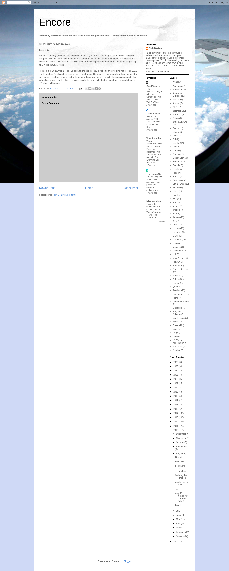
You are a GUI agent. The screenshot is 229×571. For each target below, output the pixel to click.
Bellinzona (178, 111)
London (176, 228)
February (180, 532)
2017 (176, 400)
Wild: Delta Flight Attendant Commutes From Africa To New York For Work (154, 96)
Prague (176, 283)
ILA (174, 202)
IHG (174, 198)
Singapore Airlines (177, 312)
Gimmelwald (178, 184)
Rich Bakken (155, 48)
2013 (176, 417)
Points (176, 279)
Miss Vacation (153, 201)
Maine (175, 236)
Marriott (176, 243)
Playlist (176, 275)
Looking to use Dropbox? (181, 468)
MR (174, 254)
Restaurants (178, 294)
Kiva (175, 221)
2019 (176, 392)
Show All (161, 221)
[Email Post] (80, 88)
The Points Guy (154, 174)
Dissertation (178, 158)
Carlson (176, 128)
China (175, 135)
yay (177, 489)
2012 (176, 421)
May (178, 519)
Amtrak (176, 99)
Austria (176, 103)
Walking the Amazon (181, 476)
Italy (175, 213)
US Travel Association (178, 341)
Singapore (177, 308)
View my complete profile (158, 71)
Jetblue (176, 217)
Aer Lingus (178, 86)
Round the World (181, 301)
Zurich (176, 350)
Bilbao (176, 118)
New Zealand (179, 258)
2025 (176, 366)
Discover (177, 154)
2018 (176, 396)
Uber (175, 329)
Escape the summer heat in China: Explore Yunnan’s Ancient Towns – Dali (154, 209)
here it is (179, 505)
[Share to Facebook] (96, 88)
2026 (176, 362)
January (180, 536)
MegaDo (177, 247)
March (179, 527)
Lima (175, 224)
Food (175, 173)
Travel (176, 325)
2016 (176, 404)
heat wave (180, 461)
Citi (174, 139)
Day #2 (178, 457)
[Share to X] (93, 88)
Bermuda (177, 114)
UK (174, 332)
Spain (175, 321)
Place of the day (180, 269)
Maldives (177, 239)
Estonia (176, 165)
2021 (176, 383)
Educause (177, 161)
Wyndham (177, 346)
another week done (181, 483)
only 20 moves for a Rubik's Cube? (181, 497)
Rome (175, 298)
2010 (176, 430)
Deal (175, 146)
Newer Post (47, 188)
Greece (176, 187)
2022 (176, 379)
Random (177, 290)
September (181, 446)
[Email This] (87, 88)
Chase (176, 132)
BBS (175, 107)
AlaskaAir (177, 89)
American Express (177, 94)
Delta (175, 150)
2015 (176, 409)
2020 (176, 387)
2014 (176, 413)
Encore (55, 22)
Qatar (175, 286)
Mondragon (178, 250)
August (180, 453)
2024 (176, 370)
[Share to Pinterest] (99, 88)
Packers (177, 265)
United (176, 336)
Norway (176, 262)
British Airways (180, 122)
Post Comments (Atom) (64, 195)
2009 (176, 541)
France (176, 176)
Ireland (176, 206)
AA (174, 82)
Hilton (175, 191)
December (181, 434)
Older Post (131, 188)
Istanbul (176, 210)
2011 (176, 426)
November (181, 438)
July (178, 511)
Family (176, 169)
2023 (176, 375)
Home (89, 188)
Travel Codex (153, 113)
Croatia (176, 143)
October (180, 442)
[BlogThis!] (90, 88)
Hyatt (175, 195)
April (178, 523)
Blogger (127, 561)
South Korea (179, 318)
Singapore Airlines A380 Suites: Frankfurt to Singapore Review (153, 121)
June (178, 515)
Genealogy (178, 180)
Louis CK (177, 232)
